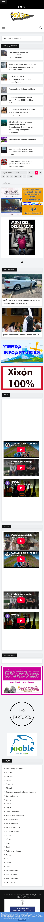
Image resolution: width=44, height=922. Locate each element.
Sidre (8, 867)
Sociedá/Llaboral (12, 871)
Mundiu (8, 835)
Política (8, 855)
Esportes (9, 800)
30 (16, 176)
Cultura (8, 780)
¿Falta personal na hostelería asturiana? (21, 335)
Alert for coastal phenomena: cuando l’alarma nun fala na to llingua (21, 151)
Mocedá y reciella (12, 831)
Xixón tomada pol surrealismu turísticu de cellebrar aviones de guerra (21, 301)
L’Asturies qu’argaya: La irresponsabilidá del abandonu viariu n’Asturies (21, 54)
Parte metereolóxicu (13, 851)
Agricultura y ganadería (14, 768)
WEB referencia (12, 878)
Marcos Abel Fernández (15, 816)
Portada (7, 38)
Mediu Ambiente (12, 823)
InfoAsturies (22, 16)
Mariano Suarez (12, 819)
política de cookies (23, 918)
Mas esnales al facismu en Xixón (22, 89)
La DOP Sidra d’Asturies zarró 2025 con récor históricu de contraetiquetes (20, 79)
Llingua (8, 804)
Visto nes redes (11, 874)
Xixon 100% (10, 882)
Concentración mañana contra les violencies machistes (22, 140)
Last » (30, 176)
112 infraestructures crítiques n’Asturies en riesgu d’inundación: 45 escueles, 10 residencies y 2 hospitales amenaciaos (21, 127)
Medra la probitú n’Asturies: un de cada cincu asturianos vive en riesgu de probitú (22, 67)
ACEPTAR (22, 920)
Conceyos (9, 776)
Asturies (9, 772)
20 (11, 176)
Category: (10, 46)
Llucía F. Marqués (12, 812)
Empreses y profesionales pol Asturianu (21, 792)
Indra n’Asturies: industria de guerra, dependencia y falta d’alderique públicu (20, 163)
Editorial (9, 788)
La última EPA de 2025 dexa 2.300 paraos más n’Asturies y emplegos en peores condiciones (22, 112)
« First (16, 173)
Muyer (8, 843)
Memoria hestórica (13, 827)
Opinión (8, 847)
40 (20, 176)
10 (3, 176)
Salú (7, 859)
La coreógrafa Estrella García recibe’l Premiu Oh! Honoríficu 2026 (21, 100)
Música (8, 839)
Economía (9, 784)
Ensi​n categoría (11, 796)
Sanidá (8, 863)
